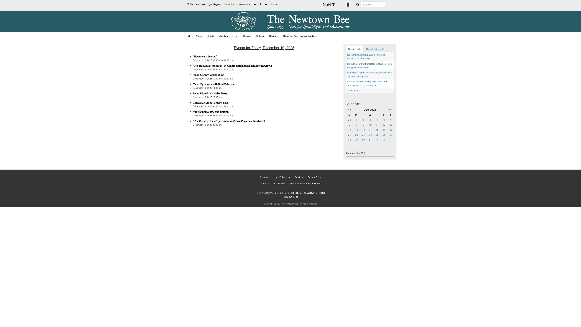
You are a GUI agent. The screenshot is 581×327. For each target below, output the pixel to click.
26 (384, 134)
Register (217, 4)
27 (391, 134)
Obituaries (274, 35)
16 (363, 129)
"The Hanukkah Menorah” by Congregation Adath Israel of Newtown (232, 65)
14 (349, 129)
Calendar (260, 35)
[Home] (190, 36)
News (199, 35)
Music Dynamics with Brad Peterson (214, 84)
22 (356, 134)
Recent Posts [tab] (354, 48)
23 (363, 134)
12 (384, 124)
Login (209, 4)
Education (223, 35)
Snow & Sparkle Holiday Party (210, 93)
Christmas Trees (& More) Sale (210, 102)
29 (356, 139)
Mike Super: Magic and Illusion (211, 112)
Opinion (247, 35)
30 (349, 119)
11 (377, 124)
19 (384, 129)
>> (390, 109)
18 (377, 129)
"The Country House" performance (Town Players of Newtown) (229, 121)
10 (370, 124)
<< (349, 109)
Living (234, 35)
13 (391, 124)
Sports (210, 35)
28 (349, 139)
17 (370, 129)
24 (370, 134)
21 (349, 134)
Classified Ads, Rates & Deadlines (300, 35)
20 (391, 129)
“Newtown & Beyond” (205, 56)
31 (370, 139)
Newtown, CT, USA (329, 4)
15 (356, 129)
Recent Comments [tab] (375, 48)
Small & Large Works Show (208, 75)
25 (377, 134)
